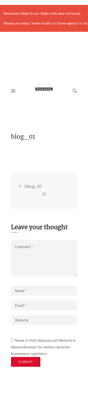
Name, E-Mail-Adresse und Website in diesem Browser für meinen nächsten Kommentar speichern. (43, 347)
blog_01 (33, 186)
